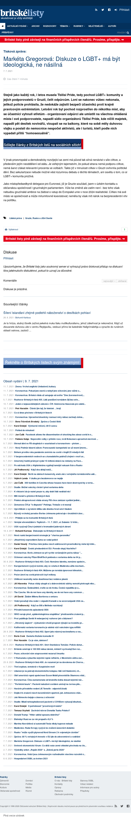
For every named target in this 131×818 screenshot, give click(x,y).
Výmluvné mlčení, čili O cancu (42, 425)
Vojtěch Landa (21, 478)
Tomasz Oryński (22, 710)
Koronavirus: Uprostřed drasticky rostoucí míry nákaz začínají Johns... (49, 417)
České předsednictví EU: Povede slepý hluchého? (52, 548)
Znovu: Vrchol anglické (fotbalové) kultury (35, 386)
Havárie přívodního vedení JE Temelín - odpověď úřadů (40, 688)
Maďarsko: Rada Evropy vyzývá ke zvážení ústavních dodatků (44, 727)
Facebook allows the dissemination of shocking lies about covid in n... (59, 434)
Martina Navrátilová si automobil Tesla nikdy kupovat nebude (43, 723)
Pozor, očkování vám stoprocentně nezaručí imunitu (39, 653)
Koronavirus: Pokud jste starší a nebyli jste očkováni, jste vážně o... (48, 390)
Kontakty (59, 783)
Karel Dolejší (20, 425)
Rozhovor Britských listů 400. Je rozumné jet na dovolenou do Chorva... (49, 662)
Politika (29, 783)
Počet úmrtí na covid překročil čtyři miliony (35, 574)
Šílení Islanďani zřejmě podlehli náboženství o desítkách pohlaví (47, 312)
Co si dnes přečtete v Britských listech (33, 412)
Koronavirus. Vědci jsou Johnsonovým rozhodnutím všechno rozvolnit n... (49, 754)
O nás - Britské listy (63, 780)
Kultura (3, 787)
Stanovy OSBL (87, 780)
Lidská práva (15, 218)
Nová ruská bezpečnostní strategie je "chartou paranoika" (42, 535)
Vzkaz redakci (86, 783)
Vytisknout (13, 229)
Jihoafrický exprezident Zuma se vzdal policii (36, 539)
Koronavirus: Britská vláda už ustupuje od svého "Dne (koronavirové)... (49, 395)
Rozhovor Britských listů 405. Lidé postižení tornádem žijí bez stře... (46, 399)
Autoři (112, 26)
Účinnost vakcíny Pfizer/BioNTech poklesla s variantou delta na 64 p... (48, 557)
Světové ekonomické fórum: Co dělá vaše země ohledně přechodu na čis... (50, 745)
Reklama (59, 790)
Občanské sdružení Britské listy (33, 806)
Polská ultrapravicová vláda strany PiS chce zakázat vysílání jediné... (47, 500)
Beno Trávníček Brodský (27, 421)
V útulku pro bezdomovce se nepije (46, 478)
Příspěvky (7, 32)
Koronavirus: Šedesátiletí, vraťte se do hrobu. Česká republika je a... (47, 587)
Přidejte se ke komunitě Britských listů (34, 517)
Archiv (36, 26)
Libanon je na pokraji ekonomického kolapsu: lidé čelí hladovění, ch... (47, 670)
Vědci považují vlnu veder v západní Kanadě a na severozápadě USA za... (49, 600)
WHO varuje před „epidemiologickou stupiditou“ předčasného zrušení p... (49, 614)
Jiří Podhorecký (22, 469)
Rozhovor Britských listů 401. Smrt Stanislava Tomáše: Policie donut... (49, 644)
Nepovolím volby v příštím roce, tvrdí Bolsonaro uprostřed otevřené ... (64, 438)
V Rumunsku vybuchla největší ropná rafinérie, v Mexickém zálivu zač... (48, 657)
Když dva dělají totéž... (41, 469)
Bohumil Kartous (23, 317)
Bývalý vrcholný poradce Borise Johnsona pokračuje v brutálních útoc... (49, 513)
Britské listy (24, 14)
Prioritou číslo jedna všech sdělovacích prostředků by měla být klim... (62, 544)
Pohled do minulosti (24, 430)
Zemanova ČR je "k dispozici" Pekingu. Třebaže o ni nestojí (42, 504)
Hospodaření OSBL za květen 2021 (31, 758)
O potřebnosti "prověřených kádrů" (45, 705)
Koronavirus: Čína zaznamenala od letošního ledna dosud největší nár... (48, 679)
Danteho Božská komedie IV (40, 636)
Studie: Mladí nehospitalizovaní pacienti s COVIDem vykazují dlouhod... (48, 701)
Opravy (58, 787)
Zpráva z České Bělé (51, 421)
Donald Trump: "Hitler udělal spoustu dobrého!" (37, 714)
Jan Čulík (19, 434)
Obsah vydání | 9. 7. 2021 (21, 381)
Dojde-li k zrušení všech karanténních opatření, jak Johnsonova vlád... (48, 692)
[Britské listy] (43, 144)
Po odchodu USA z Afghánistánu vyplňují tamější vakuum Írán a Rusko (48, 465)
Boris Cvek (19, 636)
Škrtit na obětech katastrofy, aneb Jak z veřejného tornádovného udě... (62, 474)
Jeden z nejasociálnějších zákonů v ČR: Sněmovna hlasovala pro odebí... (50, 403)
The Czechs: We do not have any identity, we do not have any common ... (49, 592)
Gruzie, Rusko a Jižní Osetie (38, 218)
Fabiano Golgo (22, 438)
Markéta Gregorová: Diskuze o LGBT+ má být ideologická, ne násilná (47, 741)
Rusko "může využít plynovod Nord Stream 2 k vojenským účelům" (46, 732)
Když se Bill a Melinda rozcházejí (46, 605)
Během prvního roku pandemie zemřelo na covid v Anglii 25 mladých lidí (49, 452)
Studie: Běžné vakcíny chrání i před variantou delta (38, 487)
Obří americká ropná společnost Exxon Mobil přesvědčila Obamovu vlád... (50, 675)
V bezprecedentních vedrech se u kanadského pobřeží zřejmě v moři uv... (49, 456)
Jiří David (18, 596)
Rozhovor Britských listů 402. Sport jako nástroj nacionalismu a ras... (48, 631)
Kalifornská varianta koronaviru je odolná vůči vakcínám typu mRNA (47, 627)
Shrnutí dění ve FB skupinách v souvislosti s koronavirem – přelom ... (47, 443)
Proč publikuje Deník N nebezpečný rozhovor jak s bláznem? (43, 618)
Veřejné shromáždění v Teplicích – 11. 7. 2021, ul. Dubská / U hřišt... (46, 522)
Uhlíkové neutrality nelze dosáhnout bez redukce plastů (41, 579)
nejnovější (108, 281)
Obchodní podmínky (64, 794)
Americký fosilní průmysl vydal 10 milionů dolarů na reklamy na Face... (48, 460)
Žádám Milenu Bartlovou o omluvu (41, 596)
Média (28, 787)
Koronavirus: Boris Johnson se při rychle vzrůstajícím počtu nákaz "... (48, 552)
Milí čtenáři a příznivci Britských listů (32, 495)
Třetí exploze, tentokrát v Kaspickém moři (34, 666)
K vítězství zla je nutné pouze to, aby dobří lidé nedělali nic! (42, 491)
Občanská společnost (10, 790)
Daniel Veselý (20, 544)
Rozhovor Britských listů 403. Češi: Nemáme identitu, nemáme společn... (50, 561)
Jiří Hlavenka (20, 583)
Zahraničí (4, 780)
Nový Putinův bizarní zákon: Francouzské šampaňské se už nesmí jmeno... (51, 447)
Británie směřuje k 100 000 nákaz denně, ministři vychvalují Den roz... (47, 649)
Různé (29, 790)
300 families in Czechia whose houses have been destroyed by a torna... (59, 482)
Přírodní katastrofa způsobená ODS (31, 609)
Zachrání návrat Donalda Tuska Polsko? (50, 710)
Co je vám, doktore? (38, 640)
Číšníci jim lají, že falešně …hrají (45, 408)
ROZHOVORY (49, 26)
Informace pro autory (89, 787)
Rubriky (79, 26)
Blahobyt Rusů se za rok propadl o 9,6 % (33, 719)
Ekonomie (4, 783)
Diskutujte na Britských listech (48, 530)
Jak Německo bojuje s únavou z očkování (34, 697)
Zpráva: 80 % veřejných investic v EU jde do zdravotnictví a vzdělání (47, 736)
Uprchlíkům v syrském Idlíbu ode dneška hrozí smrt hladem (43, 508)
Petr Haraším (21, 408)
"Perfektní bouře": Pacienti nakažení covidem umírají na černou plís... (47, 684)
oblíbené (122, 281)
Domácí (29, 780)
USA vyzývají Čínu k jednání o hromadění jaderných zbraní (42, 526)
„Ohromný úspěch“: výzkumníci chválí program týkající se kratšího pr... (48, 622)
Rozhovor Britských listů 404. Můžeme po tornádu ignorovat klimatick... (48, 570)
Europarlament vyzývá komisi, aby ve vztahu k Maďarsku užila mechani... (49, 565)
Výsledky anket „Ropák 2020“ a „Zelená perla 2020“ (39, 749)
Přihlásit (124, 10)
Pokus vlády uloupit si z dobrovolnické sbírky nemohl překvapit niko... (62, 583)
